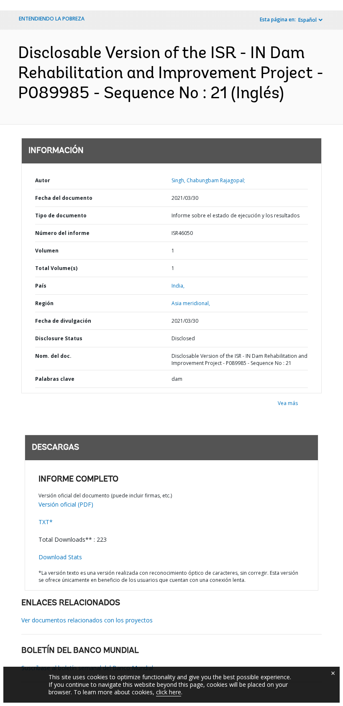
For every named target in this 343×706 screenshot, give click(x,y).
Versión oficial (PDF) (65, 504)
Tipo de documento (61, 215)
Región (44, 303)
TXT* (45, 522)
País (40, 285)
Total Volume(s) (56, 268)
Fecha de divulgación (63, 320)
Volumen (47, 250)
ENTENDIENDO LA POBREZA (51, 18)
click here (168, 692)
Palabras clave (54, 378)
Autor (42, 180)
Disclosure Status (58, 338)
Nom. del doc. (53, 355)
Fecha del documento (63, 197)
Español (307, 19)
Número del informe (62, 233)
